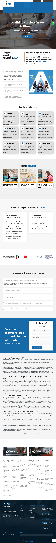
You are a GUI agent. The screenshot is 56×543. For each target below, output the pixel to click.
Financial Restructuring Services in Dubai (15, 483)
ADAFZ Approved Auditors (6, 471)
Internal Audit (38, 470)
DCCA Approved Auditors (5, 477)
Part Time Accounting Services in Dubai (15, 470)
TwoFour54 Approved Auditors (6, 491)
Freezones (32, 4)
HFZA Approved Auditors (5, 479)
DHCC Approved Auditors (5, 483)
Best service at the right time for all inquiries (14, 91)
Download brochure (46, 528)
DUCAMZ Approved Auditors (6, 475)
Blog (47, 4)
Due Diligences (31, 517)
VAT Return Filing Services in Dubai (14, 475)
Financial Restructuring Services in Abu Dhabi (49, 468)
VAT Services (30, 478)
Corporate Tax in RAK (31, 479)
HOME (18, 4)
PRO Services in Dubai (15, 481)
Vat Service (38, 469)
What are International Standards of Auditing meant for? (22, 280)
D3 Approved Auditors (6, 481)
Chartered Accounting (40, 488)
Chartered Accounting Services (40, 462)
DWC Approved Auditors (5, 465)
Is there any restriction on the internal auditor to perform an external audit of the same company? (28, 296)
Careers (21, 518)
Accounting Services (23, 461)
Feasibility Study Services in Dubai (14, 465)
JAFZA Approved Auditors (5, 467)
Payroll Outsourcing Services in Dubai (14, 472)
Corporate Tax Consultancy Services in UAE (24, 480)
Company (42, 4)
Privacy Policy (22, 513)
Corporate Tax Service (24, 473)
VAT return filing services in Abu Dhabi (49, 484)
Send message (37, 347)
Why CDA (21, 510)
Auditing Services (23, 463)
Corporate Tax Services (40, 464)
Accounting (31, 510)
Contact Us (51, 7)
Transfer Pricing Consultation (14, 491)
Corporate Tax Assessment (13, 488)
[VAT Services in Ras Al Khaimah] (28, 176)
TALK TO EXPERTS (28, 36)
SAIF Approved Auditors (7, 487)
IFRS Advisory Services (15, 467)
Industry (37, 4)
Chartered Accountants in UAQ (32, 465)
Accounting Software (33, 515)
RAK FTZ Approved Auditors (6, 486)
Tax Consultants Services (48, 466)
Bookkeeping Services (32, 483)
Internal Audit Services (23, 471)
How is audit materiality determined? (16, 309)
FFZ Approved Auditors (7, 495)
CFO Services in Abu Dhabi (48, 477)
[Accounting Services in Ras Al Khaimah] (10, 176)
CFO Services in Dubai (15, 466)
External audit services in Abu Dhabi (49, 471)
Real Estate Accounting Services (49, 479)
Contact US (22, 512)
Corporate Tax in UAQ (32, 466)
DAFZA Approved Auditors (6, 462)
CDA (6, 397)
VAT (29, 513)
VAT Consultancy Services (22, 467)
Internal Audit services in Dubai (15, 486)
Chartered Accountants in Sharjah (24, 470)
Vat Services (30, 470)
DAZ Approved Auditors (7, 472)
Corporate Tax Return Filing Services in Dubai (24, 486)
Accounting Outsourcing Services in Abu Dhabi (49, 473)
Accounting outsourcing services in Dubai (15, 462)
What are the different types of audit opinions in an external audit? (24, 303)
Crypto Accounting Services (48, 490)
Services (22, 4)
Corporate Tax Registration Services (23, 484)
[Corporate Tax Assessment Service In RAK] (45, 176)
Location (27, 4)
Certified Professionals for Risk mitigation (13, 85)
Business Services (32, 508)
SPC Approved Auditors (7, 489)
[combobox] (33, 334)
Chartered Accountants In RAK (32, 482)
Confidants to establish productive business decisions (13, 97)
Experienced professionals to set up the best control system (14, 72)
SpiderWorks (31, 541)
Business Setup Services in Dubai (14, 477)
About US (21, 508)
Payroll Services (48, 461)
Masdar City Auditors (6, 468)
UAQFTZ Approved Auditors (6, 493)
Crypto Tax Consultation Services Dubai (15, 479)
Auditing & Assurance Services (34, 512)
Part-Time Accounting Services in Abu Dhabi (49, 481)
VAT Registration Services (22, 465)
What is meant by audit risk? (14, 290)
